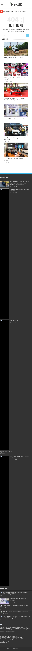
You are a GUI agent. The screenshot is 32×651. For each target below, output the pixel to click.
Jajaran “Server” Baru (6, 452)
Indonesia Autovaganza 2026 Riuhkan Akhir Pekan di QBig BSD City (14, 99)
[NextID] (16, 4)
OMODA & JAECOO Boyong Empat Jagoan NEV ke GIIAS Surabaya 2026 (16, 617)
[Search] (27, 35)
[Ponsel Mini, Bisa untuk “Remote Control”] (4, 253)
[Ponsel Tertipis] (4, 385)
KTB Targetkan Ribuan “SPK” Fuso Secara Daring (14, 11)
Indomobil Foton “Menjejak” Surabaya (15, 119)
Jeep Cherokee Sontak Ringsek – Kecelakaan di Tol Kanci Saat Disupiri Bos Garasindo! (19, 183)
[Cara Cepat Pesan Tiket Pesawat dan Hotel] (4, 521)
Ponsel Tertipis (14, 320)
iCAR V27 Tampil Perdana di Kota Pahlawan (15, 612)
